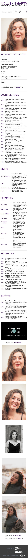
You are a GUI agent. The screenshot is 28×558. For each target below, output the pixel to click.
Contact (4, 12)
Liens (10, 12)
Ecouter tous (13, 538)
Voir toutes (13, 342)
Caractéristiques (11, 87)
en (26, 12)
